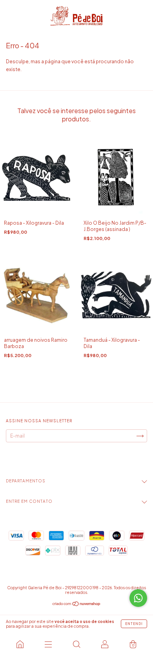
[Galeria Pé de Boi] (20, 644)
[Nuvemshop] (76, 605)
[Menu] (48, 644)
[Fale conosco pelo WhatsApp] (138, 598)
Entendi (134, 624)
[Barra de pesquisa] (76, 644)
